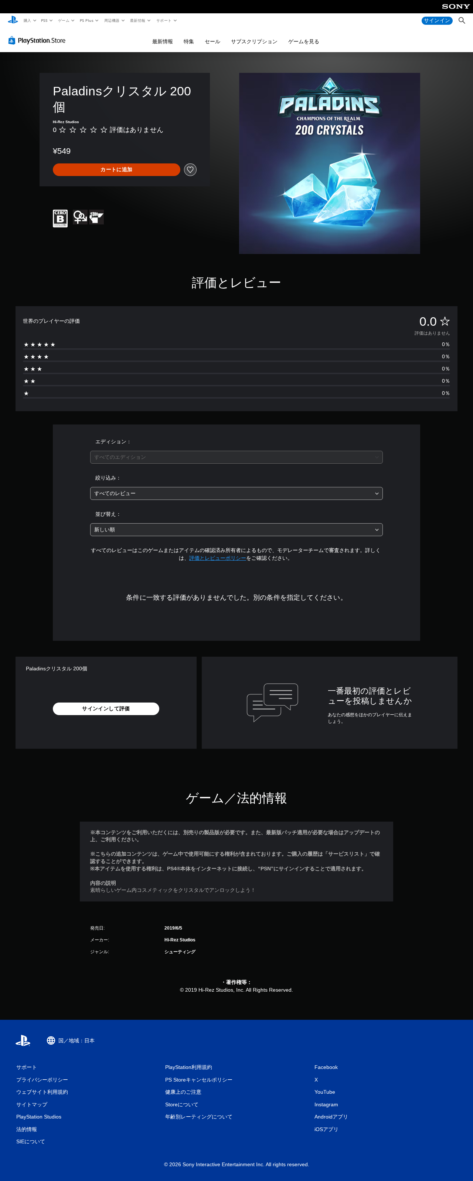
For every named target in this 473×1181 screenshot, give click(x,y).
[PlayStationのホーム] (13, 20)
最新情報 (138, 20)
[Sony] (456, 11)
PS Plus (86, 20)
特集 (189, 41)
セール (212, 41)
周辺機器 (111, 20)
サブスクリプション (254, 41)
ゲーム (63, 20)
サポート (163, 20)
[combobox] (236, 457)
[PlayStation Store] (38, 40)
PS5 (44, 20)
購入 (27, 20)
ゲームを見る (303, 41)
